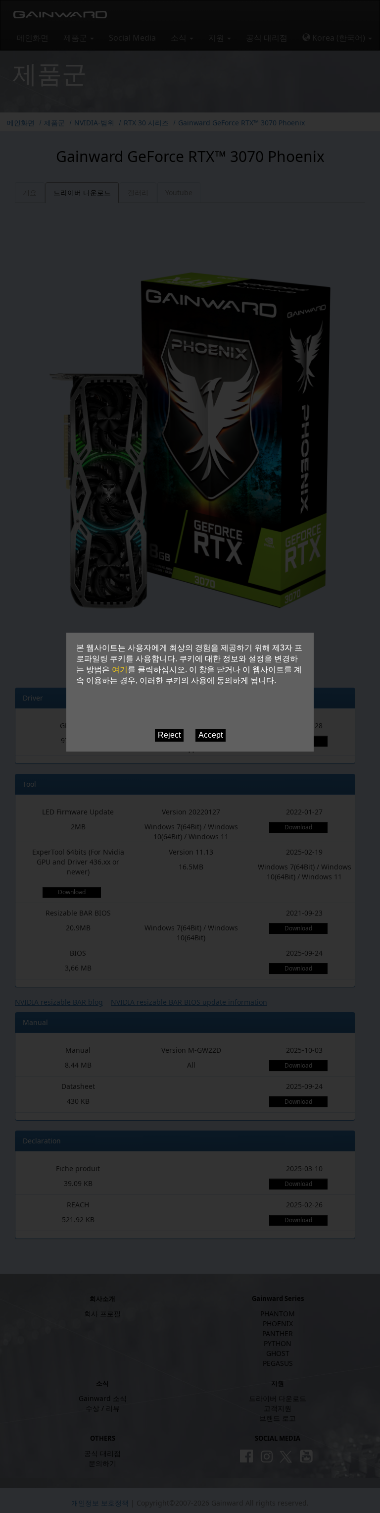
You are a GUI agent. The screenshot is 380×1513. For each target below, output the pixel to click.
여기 (120, 669)
